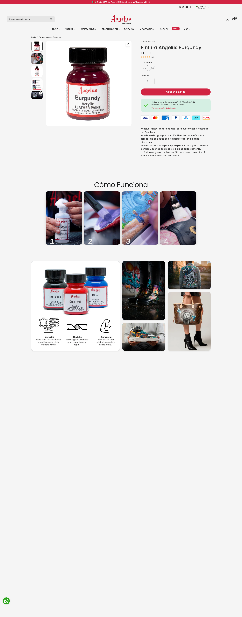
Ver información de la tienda (164, 108)
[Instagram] (183, 7)
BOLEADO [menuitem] (129, 29)
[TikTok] (190, 7)
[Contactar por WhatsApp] (6, 600)
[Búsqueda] (51, 19)
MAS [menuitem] (186, 29)
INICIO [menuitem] (55, 29)
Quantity (145, 75)
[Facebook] (180, 7)
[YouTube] (187, 7)
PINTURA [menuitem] (69, 29)
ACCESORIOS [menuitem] (147, 29)
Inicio (33, 37)
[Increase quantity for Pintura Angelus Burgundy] (152, 81)
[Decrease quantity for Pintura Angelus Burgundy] (143, 81)
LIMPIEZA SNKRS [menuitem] (88, 29)
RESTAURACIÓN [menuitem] (110, 29)
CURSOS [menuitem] (164, 29)
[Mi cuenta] (227, 19)
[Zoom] (128, 44)
